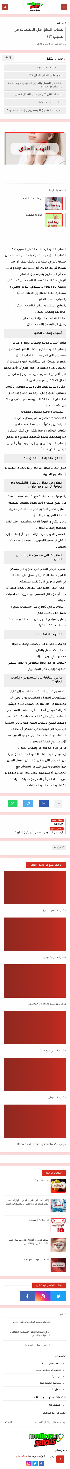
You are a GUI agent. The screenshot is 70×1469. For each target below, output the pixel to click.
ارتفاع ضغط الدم (32, 198)
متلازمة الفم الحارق (54, 910)
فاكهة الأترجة (42, 1181)
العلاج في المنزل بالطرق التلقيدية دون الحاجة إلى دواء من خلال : (35, 85)
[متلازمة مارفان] (35, 1074)
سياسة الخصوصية (50, 1383)
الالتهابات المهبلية (39, 1220)
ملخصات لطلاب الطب (48, 1370)
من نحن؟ (56, 1376)
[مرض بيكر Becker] (35, 1121)
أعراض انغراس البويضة (36, 1260)
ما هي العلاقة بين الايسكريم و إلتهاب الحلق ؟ (35, 110)
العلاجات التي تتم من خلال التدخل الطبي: (38, 94)
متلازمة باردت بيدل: (54, 957)
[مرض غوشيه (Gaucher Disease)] (35, 981)
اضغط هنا (55, 1405)
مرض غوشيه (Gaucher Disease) (46, 1004)
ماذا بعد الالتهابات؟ (51, 102)
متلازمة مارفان (57, 1097)
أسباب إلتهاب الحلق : (50, 67)
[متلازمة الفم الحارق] (35, 887)
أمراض (60, 23)
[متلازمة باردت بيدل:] (35, 934)
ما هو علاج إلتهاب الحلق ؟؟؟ (46, 75)
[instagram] (43, 1296)
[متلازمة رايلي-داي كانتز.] (35, 1027)
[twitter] (58, 1296)
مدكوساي (21, 1456)
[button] (44, 803)
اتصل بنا (56, 1389)
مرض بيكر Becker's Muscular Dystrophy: (41, 1144)
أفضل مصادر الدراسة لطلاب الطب (31, 1322)
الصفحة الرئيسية (51, 1364)
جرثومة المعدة (34, 215)
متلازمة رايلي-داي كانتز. (52, 1050)
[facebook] (27, 1296)
